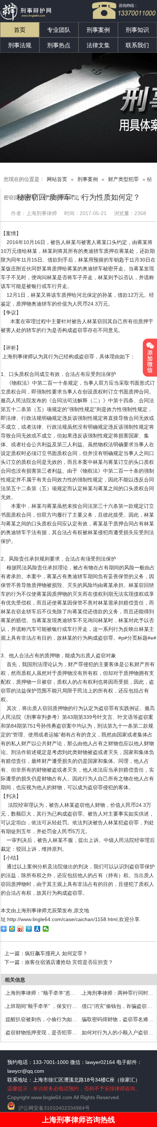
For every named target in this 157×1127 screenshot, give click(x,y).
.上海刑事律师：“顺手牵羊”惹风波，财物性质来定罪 (63, 993)
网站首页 (57, 179)
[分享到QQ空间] (12, 929)
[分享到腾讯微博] (29, 929)
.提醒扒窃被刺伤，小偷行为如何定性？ (48, 1019)
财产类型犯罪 (123, 179)
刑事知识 (137, 30)
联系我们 (137, 45)
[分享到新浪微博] (21, 929)
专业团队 (58, 30)
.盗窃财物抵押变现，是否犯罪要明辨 (45, 1032)
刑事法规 (19, 45)
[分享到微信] (46, 929)
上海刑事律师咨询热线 (78, 1120)
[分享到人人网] (37, 929)
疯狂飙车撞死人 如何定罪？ (56, 953)
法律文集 (98, 45)
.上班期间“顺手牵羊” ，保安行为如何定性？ (53, 1006)
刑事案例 (98, 30)
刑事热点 (58, 45)
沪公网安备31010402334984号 (54, 1108)
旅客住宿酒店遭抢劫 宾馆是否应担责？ (69, 962)
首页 (20, 30)
